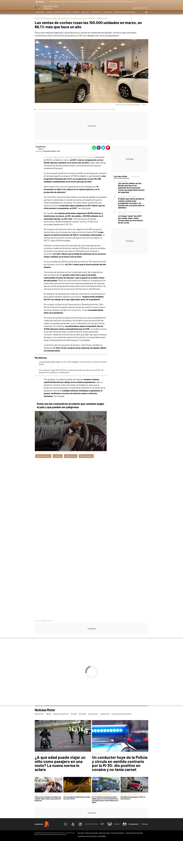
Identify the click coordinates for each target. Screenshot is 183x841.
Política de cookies (104, 833)
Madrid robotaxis (55, 1)
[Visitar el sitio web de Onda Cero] (110, 824)
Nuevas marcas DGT (96, 1)
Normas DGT (40, 12)
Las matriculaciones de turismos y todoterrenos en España (69, 157)
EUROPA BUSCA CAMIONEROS (102, 795)
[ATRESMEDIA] (41, 824)
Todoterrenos (71, 456)
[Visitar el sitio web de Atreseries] (102, 824)
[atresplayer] (137, 8)
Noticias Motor (45, 710)
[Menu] (146, 12)
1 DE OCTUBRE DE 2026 (42, 754)
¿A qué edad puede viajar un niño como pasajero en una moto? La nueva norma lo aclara (60, 763)
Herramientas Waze (83, 1)
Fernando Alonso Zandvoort (111, 1)
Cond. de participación (117, 833)
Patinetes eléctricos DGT (127, 1)
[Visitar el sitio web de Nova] (88, 824)
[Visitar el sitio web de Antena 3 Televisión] (65, 824)
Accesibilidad (102, 836)
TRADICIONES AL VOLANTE (44, 795)
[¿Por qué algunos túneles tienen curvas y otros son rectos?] (77, 785)
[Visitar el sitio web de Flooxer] (145, 824)
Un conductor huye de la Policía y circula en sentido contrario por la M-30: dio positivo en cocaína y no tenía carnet (119, 763)
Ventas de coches (43, 456)
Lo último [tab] (135, 176)
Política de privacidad (91, 833)
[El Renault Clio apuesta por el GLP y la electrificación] (134, 785)
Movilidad (85, 12)
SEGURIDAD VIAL (123, 181)
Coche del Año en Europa (68, 1)
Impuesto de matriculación (124, 12)
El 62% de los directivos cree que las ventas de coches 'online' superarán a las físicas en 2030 (76, 109)
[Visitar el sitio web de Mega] (95, 824)
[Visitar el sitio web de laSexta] (73, 824)
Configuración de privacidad (134, 833)
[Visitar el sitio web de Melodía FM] (124, 824)
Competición (107, 12)
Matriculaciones (86, 456)
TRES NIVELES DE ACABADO (130, 795)
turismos (57, 456)
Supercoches (96, 12)
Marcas (49, 12)
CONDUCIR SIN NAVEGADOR (127, 196)
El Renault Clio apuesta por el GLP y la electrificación (133, 798)
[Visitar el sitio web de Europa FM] (117, 824)
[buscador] (146, 8)
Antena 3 (37, 621)
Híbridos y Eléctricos (63, 12)
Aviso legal (81, 833)
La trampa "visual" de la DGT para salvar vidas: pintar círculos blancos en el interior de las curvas (130, 219)
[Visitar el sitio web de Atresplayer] (135, 824)
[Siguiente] (147, 1)
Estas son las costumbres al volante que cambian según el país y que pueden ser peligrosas (70, 405)
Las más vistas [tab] (120, 176)
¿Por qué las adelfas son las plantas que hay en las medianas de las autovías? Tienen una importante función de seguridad (131, 187)
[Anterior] (48, 1)
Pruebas (76, 12)
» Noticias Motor (46, 621)
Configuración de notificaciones (87, 836)
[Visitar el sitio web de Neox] (80, 824)
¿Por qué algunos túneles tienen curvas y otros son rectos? (76, 798)
